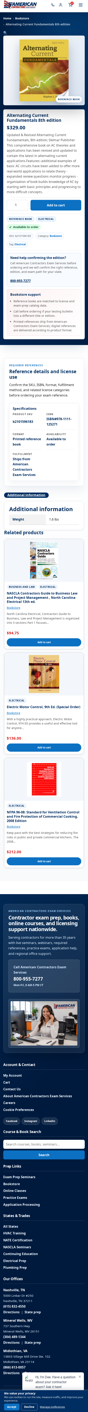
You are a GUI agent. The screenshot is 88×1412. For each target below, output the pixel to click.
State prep (33, 1312)
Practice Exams (15, 1198)
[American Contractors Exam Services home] (20, 5)
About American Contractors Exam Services (37, 1096)
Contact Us (12, 1089)
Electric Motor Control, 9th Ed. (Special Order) (43, 707)
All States (10, 1226)
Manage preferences (52, 1407)
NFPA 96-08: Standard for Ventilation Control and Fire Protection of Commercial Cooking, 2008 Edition (43, 816)
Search (44, 1155)
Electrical (20, 244)
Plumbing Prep (15, 1267)
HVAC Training (14, 1233)
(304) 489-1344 (14, 1337)
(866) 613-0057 (14, 1367)
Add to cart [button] (44, 642)
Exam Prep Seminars (19, 1177)
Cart (6, 1082)
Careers (9, 1103)
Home (7, 18)
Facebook (11, 1121)
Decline (29, 1407)
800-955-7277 (20, 281)
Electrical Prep (14, 1261)
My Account (12, 1075)
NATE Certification (17, 1240)
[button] (5, 32)
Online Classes (14, 1191)
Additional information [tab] (26, 495)
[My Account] (60, 5)
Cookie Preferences (18, 1110)
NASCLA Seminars (17, 1247)
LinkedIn (49, 1121)
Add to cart (56, 205)
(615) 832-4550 (14, 1306)
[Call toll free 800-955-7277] (52, 5)
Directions (11, 1312)
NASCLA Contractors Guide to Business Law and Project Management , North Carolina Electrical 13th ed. (42, 597)
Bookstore (22, 18)
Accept (11, 1407)
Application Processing (21, 1205)
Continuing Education (20, 1254)
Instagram (30, 1121)
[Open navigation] (81, 5)
